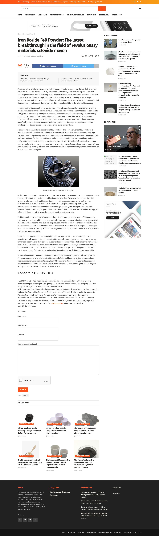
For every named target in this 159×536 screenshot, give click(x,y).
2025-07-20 (122, 115)
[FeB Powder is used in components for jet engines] (58, 171)
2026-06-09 (22, 468)
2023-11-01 (122, 61)
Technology (25, 2)
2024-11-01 (122, 78)
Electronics (54, 495)
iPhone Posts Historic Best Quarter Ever (121, 147)
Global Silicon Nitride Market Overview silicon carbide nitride (129, 190)
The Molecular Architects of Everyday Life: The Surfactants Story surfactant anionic (30, 462)
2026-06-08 (50, 470)
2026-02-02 (109, 149)
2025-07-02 (122, 183)
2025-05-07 (122, 100)
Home (19, 2)
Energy (67, 492)
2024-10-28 (122, 166)
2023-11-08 (122, 45)
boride (25, 395)
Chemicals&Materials (54, 2)
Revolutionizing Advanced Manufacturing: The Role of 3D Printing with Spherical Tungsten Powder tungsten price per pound (129, 175)
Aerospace (34, 2)
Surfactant (116, 493)
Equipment (65, 2)
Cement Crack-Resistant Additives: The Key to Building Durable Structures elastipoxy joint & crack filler (129, 71)
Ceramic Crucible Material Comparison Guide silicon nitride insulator (56, 430)
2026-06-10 (78, 436)
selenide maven (57, 303)
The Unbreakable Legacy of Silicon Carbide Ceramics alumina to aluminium (85, 430)
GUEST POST (81, 2)
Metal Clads (117, 488)
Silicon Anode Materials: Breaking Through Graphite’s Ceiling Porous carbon (29, 430)
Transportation (42, 2)
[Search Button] (102, 8)
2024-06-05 (22, 56)
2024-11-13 (122, 195)
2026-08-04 (22, 436)
